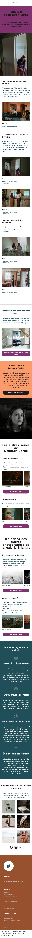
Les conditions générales (10, 916)
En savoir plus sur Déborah (16, 392)
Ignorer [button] (10, 935)
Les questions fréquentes (10, 897)
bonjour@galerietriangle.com (14, 881)
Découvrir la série (16, 491)
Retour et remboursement (11, 901)
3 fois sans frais (20, 933)
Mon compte (7, 899)
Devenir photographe (9, 908)
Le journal (6, 892)
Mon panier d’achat (9, 894)
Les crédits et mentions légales (12, 920)
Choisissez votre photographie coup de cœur (16, 353)
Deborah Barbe (18, 15)
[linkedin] (20, 847)
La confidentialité (8, 918)
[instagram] (16, 847)
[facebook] (11, 847)
